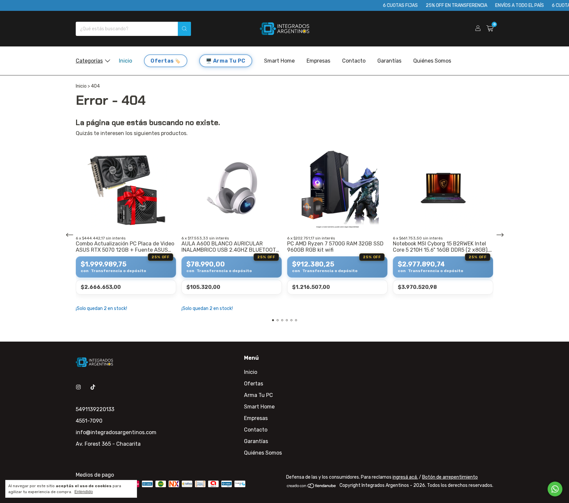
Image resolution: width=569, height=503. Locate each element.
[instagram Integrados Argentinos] (78, 387)
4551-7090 (89, 421)
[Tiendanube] (311, 487)
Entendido (83, 491)
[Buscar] (184, 29)
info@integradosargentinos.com (116, 432)
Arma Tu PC (229, 61)
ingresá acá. (405, 477)
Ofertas (162, 61)
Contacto (354, 61)
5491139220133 (95, 409)
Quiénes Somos (432, 61)
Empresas (318, 61)
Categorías (89, 61)
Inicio (125, 61)
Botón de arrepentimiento (450, 477)
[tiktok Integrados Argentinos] (92, 387)
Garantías (389, 61)
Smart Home (279, 61)
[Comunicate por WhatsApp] (555, 489)
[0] (489, 29)
